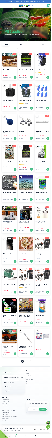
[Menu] (3, 5)
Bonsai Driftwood (6, 412)
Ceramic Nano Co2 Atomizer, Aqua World (42, 162)
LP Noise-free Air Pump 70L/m (9, 284)
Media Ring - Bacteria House (25, 253)
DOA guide (28, 381)
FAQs (19, 430)
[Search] (45, 5)
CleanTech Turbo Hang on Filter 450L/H (24, 285)
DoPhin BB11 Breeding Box (41, 344)
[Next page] (29, 361)
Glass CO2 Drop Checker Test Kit (9, 316)
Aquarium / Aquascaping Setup (8, 410)
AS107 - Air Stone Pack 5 (41, 100)
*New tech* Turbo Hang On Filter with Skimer (9, 223)
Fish (3, 408)
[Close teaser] (9, 436)
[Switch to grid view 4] (46, 45)
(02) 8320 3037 (10, 382)
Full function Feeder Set (8, 161)
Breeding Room (5, 399)
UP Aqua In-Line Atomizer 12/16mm (8, 254)
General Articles (5, 418)
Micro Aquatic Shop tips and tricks (9, 416)
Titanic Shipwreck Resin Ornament (8, 347)
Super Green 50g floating (41, 192)
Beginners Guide (29, 379)
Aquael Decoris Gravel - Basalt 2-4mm (26, 70)
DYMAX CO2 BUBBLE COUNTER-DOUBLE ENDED (25, 223)
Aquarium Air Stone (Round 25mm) (9, 132)
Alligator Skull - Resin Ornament (7, 70)
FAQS (27, 377)
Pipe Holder (21, 131)
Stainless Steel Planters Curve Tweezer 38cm (25, 347)
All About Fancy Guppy (7, 406)
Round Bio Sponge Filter (8, 100)
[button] (4, 54)
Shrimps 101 (4, 403)
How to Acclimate (6, 420)
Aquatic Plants (5, 414)
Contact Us (28, 375)
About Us (28, 373)
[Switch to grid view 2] (40, 45)
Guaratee (28, 383)
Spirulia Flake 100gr (40, 315)
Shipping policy (14, 430)
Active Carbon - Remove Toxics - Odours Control (24, 316)
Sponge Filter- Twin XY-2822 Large (25, 101)
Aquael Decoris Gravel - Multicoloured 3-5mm (24, 162)
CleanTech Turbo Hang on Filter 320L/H (41, 285)
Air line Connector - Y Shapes (9, 192)
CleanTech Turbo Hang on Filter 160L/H (41, 254)
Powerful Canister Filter (41, 222)
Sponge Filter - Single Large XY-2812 (42, 70)
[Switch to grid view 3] (43, 45)
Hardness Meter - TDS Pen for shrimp (42, 132)
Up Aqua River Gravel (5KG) (25, 192)
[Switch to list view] (38, 45)
